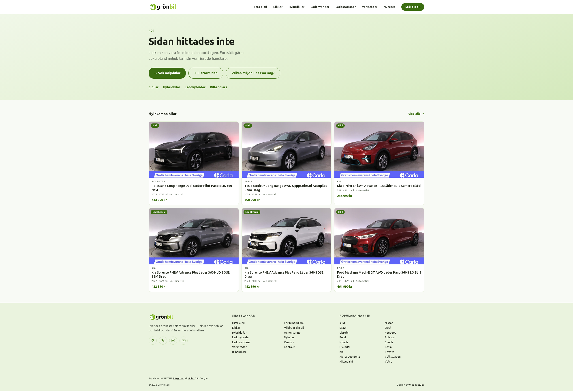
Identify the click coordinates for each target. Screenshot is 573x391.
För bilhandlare (294, 322)
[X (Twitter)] (163, 341)
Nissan (389, 322)
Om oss (289, 342)
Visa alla (414, 113)
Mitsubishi (346, 361)
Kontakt (289, 346)
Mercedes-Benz (350, 356)
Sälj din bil (412, 6)
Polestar (390, 337)
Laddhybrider (320, 6)
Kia (342, 351)
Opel (388, 327)
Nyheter (389, 6)
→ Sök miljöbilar (167, 73)
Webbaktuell (416, 384)
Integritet (178, 378)
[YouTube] (184, 341)
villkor (191, 378)
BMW (343, 327)
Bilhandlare (218, 87)
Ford (343, 337)
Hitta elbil (260, 6)
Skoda (389, 342)
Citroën (344, 332)
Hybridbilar (296, 6)
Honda (344, 342)
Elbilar (277, 6)
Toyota (389, 351)
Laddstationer (346, 6)
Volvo (388, 361)
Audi (343, 322)
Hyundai (345, 346)
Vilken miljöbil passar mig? (253, 73)
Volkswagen (393, 356)
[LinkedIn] (173, 341)
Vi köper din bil (294, 327)
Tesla (388, 346)
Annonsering (292, 332)
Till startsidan (206, 73)
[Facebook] (153, 341)
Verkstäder (369, 6)
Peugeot (390, 332)
